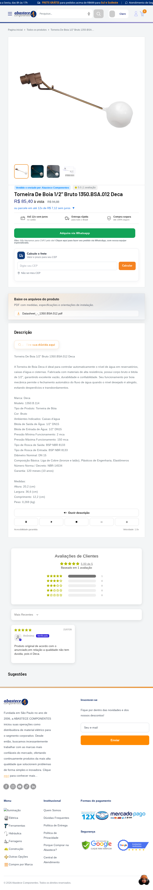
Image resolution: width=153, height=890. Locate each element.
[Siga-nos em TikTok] (26, 786)
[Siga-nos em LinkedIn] (33, 786)
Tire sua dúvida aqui (38, 345)
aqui (6, 775)
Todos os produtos (37, 29)
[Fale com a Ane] (144, 880)
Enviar (115, 740)
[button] (76, 187)
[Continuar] (51, 522)
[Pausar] (26, 522)
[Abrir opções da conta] (135, 14)
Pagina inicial (15, 29)
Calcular (127, 265)
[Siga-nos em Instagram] (13, 786)
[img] (22, 630)
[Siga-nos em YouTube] (19, 786)
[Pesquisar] (99, 13)
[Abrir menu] (10, 13)
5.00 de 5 (87, 563)
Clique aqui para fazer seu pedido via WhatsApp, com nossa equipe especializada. (70, 241)
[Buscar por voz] (89, 13)
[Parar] (76, 522)
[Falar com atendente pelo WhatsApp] (74, 233)
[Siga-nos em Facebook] (6, 786)
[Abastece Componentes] (28, 702)
